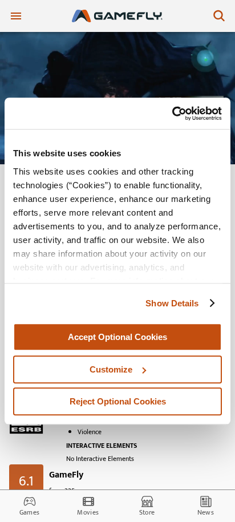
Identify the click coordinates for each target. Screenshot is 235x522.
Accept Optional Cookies (117, 337)
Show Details (171, 303)
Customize (111, 369)
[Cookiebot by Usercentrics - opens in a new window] (172, 113)
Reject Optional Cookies (118, 401)
